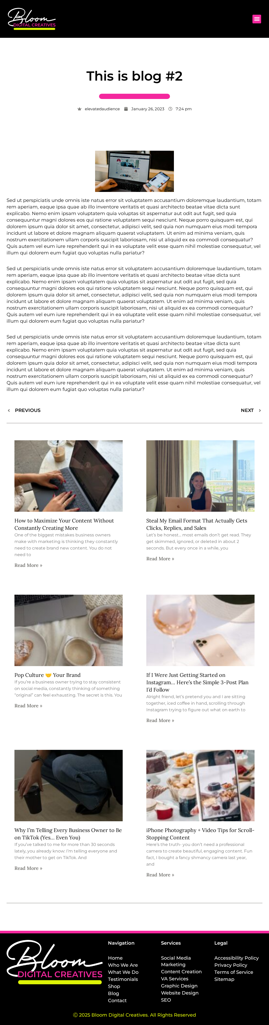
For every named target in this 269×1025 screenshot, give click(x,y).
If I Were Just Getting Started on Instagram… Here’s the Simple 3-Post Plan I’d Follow (197, 682)
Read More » (28, 565)
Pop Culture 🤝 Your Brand (47, 675)
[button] (256, 19)
